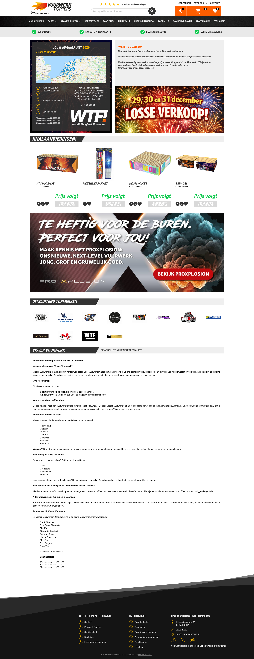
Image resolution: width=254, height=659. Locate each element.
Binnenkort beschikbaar (67, 204)
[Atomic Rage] (57, 163)
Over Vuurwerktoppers (145, 632)
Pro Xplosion (203, 21)
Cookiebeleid (90, 632)
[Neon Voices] (150, 163)
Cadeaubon (184, 3)
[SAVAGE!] (196, 163)
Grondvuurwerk (69, 21)
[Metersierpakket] (104, 163)
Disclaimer (89, 637)
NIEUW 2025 (124, 21)
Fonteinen (108, 21)
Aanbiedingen (36, 21)
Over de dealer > (89, 104)
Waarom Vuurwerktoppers (147, 637)
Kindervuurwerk (143, 21)
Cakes (51, 21)
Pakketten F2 (92, 21)
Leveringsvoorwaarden (95, 642)
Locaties (139, 647)
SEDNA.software (145, 654)
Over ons (199, 3)
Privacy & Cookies (92, 627)
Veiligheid (219, 21)
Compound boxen (182, 21)
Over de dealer (142, 622)
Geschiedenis (141, 642)
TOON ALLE (163, 21)
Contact (215, 3)
